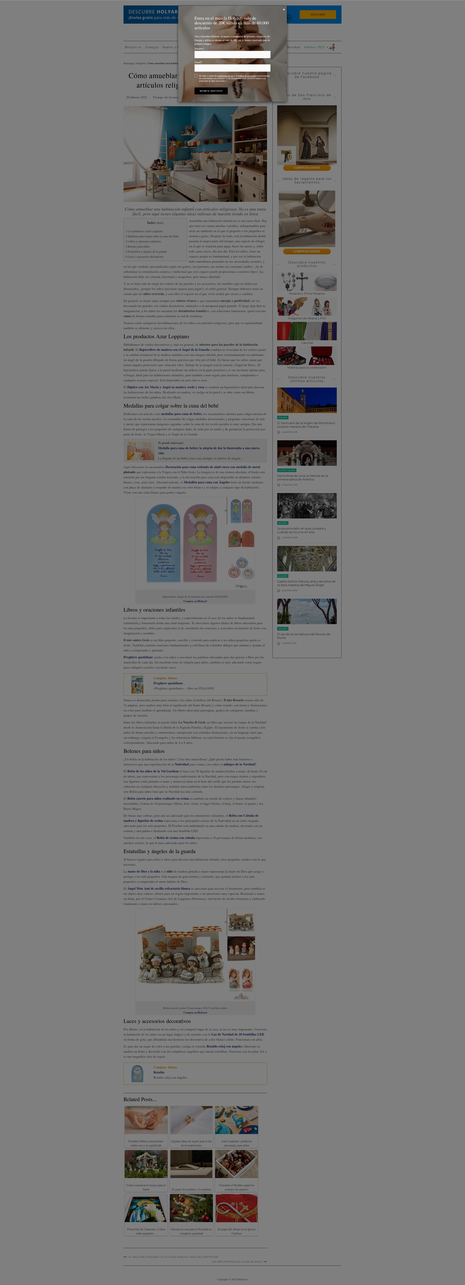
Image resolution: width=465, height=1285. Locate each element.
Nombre (199, 48)
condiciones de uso (225, 75)
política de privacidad (247, 75)
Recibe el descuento (211, 90)
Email (198, 62)
